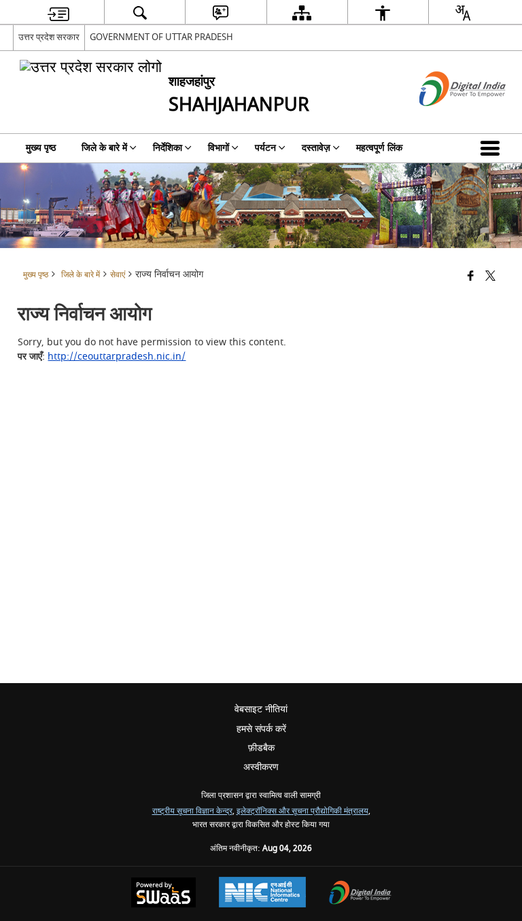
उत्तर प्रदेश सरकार (49, 37)
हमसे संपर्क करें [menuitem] (261, 729)
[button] (492, 148)
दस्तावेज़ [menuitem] (316, 148)
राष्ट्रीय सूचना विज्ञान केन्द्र (192, 811)
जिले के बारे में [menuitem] (104, 148)
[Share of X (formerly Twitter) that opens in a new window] (490, 277)
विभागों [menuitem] (218, 148)
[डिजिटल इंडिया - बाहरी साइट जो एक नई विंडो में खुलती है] (445, 118)
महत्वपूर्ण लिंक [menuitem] (379, 148)
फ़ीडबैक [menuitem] (261, 748)
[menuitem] (58, 12)
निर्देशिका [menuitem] (167, 148)
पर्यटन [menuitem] (265, 148)
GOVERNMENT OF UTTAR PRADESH (161, 37)
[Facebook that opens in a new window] (470, 277)
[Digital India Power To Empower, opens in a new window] (360, 894)
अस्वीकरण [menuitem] (261, 767)
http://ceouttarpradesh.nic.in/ (117, 356)
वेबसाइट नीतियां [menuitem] (261, 709)
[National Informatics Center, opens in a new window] (262, 894)
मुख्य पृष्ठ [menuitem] (41, 148)
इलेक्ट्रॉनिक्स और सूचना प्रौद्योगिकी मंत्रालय (302, 811)
